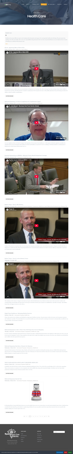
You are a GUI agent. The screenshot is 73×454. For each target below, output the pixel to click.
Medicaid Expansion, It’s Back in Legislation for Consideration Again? (23, 101)
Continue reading (9, 96)
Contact (59, 4)
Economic (19, 103)
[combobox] (59, 432)
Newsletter (39, 437)
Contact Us (39, 435)
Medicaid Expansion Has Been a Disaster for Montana (18, 346)
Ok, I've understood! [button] (60, 452)
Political (25, 49)
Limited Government (10, 261)
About (27, 4)
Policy (22, 439)
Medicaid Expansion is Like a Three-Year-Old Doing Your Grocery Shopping (24, 329)
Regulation (30, 206)
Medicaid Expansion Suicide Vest (13, 379)
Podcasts (23, 437)
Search (65, 4)
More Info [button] (69, 452)
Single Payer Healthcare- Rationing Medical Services (18, 313)
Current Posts (36, 4)
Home (23, 4)
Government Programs (26, 103)
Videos (22, 441)
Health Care (9, 33)
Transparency (34, 103)
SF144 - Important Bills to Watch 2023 (14, 47)
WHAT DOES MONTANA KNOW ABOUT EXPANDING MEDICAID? (21, 362)
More (7, 43)
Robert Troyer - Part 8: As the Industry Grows (16, 258)
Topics (43, 4)
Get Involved (51, 4)
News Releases (24, 435)
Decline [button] (65, 452)
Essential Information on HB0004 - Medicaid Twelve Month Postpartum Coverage (26, 155)
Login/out (39, 441)
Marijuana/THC (64, 206)
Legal (22, 49)
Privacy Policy (40, 439)
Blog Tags (39, 433)
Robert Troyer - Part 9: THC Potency (14, 204)
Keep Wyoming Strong (55, 206)
